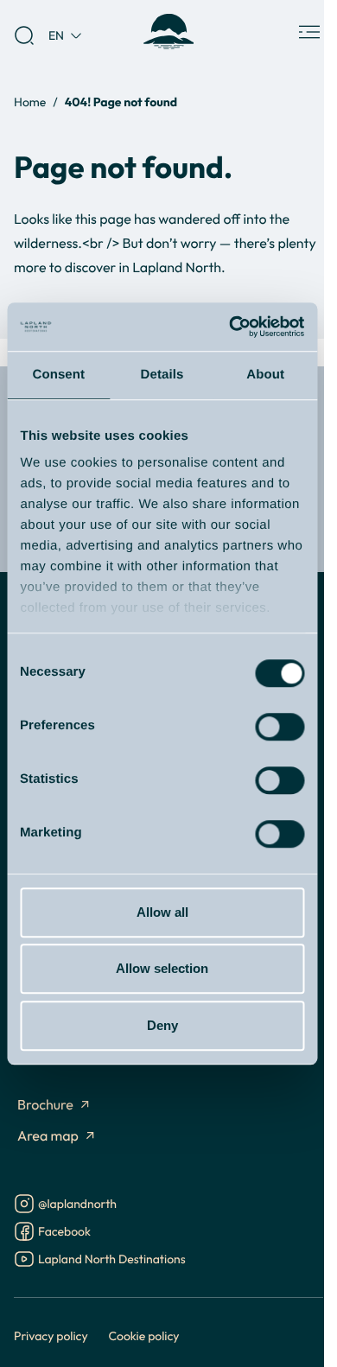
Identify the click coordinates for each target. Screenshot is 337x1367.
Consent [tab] (58, 374)
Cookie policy (144, 1335)
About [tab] (265, 374)
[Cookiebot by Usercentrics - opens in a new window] (230, 326)
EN (56, 35)
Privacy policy (51, 1335)
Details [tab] (162, 374)
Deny (162, 1025)
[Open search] (24, 35)
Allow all (162, 912)
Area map (48, 1136)
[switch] (279, 727)
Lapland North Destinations (112, 1260)
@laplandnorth (77, 1205)
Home (30, 101)
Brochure (45, 1105)
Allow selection (162, 968)
